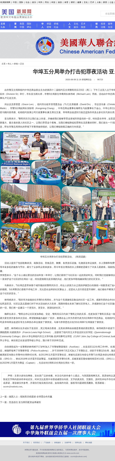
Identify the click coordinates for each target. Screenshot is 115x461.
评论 (29, 27)
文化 (86, 2)
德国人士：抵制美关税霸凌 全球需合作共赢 (30, 396)
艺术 (92, 2)
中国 (15, 2)
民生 (47, 2)
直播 (3, 24)
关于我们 (26, 443)
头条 (3, 27)
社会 (28, 2)
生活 (110, 27)
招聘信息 (78, 443)
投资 (103, 24)
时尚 (40, 2)
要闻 (15, 25)
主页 (3, 64)
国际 (21, 2)
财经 (73, 2)
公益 (111, 2)
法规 (103, 27)
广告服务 (47, 443)
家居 (105, 2)
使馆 (49, 27)
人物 (99, 2)
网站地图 (88, 443)
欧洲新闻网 (5, 2)
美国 (22, 24)
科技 (53, 2)
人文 (69, 25)
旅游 (60, 2)
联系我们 (36, 443)
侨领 (56, 24)
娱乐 (34, 2)
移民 (97, 25)
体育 (66, 2)
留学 (110, 24)
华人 (42, 25)
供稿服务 (57, 443)
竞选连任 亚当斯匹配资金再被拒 (25, 402)
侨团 (49, 24)
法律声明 (68, 443)
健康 (79, 2)
